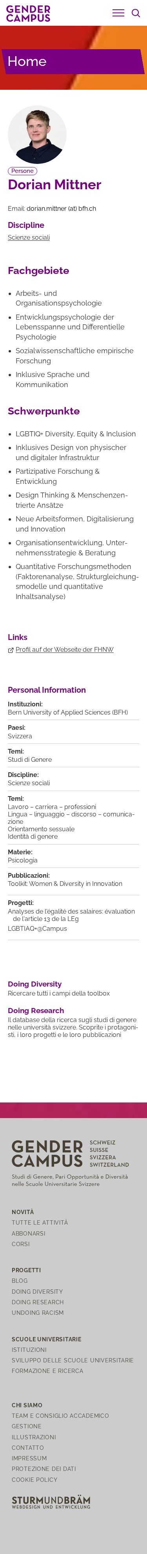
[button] (118, 13)
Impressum (29, 1458)
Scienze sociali (29, 237)
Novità (23, 1212)
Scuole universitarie (46, 1339)
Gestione (27, 1426)
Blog (20, 1280)
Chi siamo (27, 1405)
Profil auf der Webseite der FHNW (65, 649)
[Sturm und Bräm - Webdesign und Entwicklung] (51, 1501)
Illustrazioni (34, 1437)
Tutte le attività (40, 1222)
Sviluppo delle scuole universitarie (73, 1360)
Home (27, 61)
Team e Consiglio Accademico (60, 1415)
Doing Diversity (35, 984)
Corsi (21, 1244)
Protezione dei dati (44, 1468)
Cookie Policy (34, 1479)
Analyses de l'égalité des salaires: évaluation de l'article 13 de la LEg (71, 915)
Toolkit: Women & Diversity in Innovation (65, 883)
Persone (22, 170)
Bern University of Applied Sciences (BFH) (68, 712)
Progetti (26, 1270)
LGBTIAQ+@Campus (37, 928)
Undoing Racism (38, 1312)
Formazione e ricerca (47, 1370)
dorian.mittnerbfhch (61, 208)
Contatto (28, 1447)
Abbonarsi (28, 1233)
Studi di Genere (30, 759)
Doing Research (36, 1010)
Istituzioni (29, 1349)
